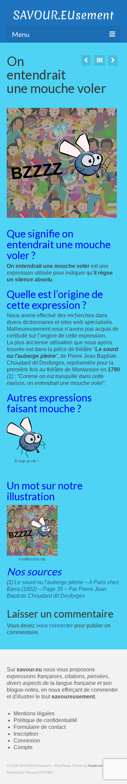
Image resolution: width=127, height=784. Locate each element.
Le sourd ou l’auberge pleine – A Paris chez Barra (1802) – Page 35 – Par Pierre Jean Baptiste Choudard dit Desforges (63, 589)
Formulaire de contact (40, 727)
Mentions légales (34, 713)
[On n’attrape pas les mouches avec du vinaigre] (113, 60)
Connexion (27, 740)
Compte (23, 747)
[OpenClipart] (86, 60)
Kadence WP (98, 765)
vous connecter (54, 625)
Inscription (26, 734)
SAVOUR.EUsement (63, 15)
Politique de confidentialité (45, 720)
